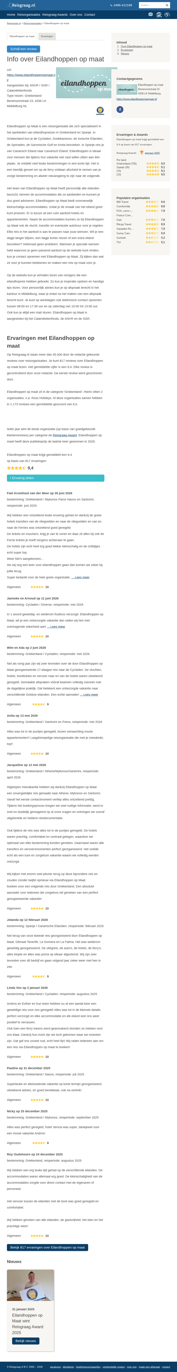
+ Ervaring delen (22, 478)
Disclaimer (68, 1366)
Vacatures (55, 1366)
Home (11, 14)
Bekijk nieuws (26, 1341)
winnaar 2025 (152, 153)
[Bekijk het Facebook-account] (120, 109)
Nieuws (125, 53)
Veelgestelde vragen (114, 1366)
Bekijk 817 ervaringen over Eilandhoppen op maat (47, 1247)
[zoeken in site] (167, 5)
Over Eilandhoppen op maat (136, 46)
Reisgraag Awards (55, 14)
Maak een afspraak (149, 1366)
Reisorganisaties (28, 14)
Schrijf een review (23, 49)
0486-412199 (122, 5)
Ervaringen (47, 36)
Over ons (76, 14)
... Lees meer (80, 577)
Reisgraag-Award (65, 435)
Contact (89, 14)
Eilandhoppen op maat (22, 36)
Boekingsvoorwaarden (88, 1366)
